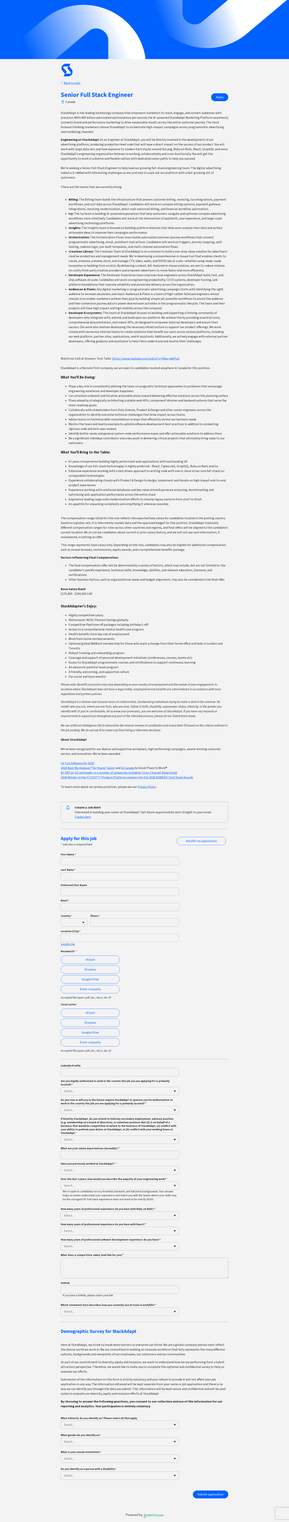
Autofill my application (201, 841)
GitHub (65, 1283)
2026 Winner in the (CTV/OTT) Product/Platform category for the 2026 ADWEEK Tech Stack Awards (127, 777)
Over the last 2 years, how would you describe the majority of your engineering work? (114, 1179)
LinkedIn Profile (71, 1066)
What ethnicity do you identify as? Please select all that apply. (99, 1418)
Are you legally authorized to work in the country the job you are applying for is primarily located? (115, 1082)
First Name (68, 854)
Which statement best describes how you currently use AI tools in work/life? (108, 1305)
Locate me (68, 944)
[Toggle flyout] (83, 922)
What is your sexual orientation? (81, 1452)
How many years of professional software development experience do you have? (111, 1240)
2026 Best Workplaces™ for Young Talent (88, 768)
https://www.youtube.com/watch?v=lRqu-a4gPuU (145, 358)
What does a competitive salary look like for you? (92, 1255)
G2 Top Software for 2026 (77, 763)
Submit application (211, 1494)
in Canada (127, 768)
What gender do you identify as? (80, 1435)
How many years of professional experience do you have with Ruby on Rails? (108, 1209)
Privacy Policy (147, 787)
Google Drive (90, 979)
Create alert (83, 817)
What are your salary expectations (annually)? (90, 1148)
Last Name (68, 870)
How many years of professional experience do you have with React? (103, 1224)
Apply (220, 97)
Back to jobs (72, 83)
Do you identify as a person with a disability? (88, 1469)
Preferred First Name (74, 885)
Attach (90, 960)
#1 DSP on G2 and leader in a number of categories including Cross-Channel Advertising (119, 773)
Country (66, 916)
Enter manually (90, 989)
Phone (95, 916)
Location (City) (71, 931)
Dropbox (90, 969)
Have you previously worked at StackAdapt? (89, 1164)
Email (65, 900)
